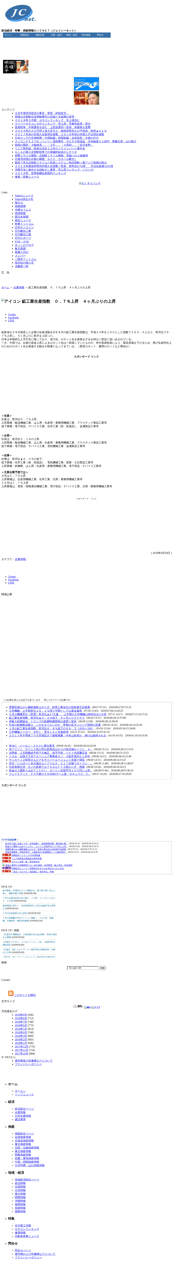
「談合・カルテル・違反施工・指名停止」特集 (32, 871)
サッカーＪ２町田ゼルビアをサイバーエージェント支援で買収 (47, 759)
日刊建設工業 (23, 230)
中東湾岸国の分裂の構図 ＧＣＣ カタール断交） (46, 159)
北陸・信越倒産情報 (27, 1147)
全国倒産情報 (23, 1137)
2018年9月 (21, 1014)
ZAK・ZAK (22, 241)
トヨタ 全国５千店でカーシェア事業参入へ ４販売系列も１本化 (49, 756)
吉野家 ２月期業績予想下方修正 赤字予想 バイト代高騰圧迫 (48, 752)
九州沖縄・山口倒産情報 (30, 1165)
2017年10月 (21, 1053)
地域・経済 (71, 35)
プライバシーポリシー (28, 1064)
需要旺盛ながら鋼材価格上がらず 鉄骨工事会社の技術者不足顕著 (49, 707)
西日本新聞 (21, 216)
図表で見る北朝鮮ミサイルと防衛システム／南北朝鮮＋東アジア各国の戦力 (61, 162)
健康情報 (20, 1232)
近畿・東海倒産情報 (27, 1158)
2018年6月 (21, 1025)
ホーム (8, 35)
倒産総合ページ (24, 1133)
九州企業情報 (23, 1115)
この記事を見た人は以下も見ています (21, 700)
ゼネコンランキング (27, 1229)
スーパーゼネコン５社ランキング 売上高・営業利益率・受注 (53, 123)
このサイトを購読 (25, 995)
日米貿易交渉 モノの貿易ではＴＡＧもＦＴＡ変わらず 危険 (47, 766)
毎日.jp (19, 202)
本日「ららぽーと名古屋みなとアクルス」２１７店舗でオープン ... (50, 763)
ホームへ (20, 1091)
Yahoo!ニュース (24, 195)
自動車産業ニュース (27, 1236)
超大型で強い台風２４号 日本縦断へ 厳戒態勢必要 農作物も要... (36, 843)
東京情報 (20, 1193)
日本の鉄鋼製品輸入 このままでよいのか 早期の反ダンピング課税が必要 (55, 724)
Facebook (13, 317)
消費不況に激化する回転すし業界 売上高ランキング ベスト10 (54, 169)
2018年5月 (21, 1028)
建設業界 (20, 1119)
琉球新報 (20, 213)
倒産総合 (24, 35)
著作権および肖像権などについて (35, 1254)
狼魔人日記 (21, 252)
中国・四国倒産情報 (27, 1161)
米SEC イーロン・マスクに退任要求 (32, 745)
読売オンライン (24, 227)
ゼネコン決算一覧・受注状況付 (25, 862)
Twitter (12, 314)
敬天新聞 (20, 248)
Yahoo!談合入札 (24, 199)
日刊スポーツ (23, 238)
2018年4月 (21, 1032)
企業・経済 (56, 35)
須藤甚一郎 (21, 266)
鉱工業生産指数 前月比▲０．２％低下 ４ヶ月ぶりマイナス (47, 717)
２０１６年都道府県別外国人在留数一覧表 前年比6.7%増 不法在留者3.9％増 (64, 166)
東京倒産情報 (23, 1151)
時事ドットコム (24, 223)
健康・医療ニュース (27, 176)
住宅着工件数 (23, 1225)
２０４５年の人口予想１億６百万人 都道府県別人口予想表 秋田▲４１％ (61, 130)
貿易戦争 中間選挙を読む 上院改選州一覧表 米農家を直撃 (53, 127)
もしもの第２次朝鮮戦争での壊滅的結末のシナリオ (46, 152)
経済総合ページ (24, 1108)
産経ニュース (23, 220)
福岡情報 (20, 1204)
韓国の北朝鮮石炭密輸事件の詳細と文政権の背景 (44, 116)
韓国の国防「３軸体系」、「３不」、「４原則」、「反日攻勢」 (54, 145)
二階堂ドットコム (25, 259)
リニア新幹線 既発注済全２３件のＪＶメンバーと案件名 (50, 148)
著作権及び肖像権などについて (34, 1060)
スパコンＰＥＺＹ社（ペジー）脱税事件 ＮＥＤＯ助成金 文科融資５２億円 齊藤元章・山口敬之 (76, 141)
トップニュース (24, 1094)
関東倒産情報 (23, 1154)
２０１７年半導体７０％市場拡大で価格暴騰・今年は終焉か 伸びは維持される (57, 735)
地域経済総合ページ (27, 1179)
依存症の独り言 (24, 262)
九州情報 (20, 1190)
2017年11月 (21, 1050)
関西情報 (20, 1197)
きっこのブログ (24, 245)
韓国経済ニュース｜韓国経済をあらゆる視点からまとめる (37, 868)
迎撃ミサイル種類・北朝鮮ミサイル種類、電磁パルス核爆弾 (51, 155)
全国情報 (20, 1186)
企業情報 (19, 287)
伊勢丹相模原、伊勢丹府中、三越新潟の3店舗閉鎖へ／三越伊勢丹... (36, 852)
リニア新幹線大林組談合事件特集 (26, 858)
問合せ (100, 35)
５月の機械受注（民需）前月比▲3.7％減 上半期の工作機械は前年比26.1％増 (57, 714)
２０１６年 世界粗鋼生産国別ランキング (40, 173)
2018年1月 (21, 1043)
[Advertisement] (86, 45)
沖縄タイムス (23, 209)
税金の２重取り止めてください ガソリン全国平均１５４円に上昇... (50, 770)
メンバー (20, 255)
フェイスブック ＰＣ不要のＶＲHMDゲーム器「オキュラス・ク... (49, 774)
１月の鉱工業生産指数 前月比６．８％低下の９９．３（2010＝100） (51, 728)
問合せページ (23, 1250)
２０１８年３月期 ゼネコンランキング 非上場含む (47, 120)
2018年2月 (21, 1039)
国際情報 (20, 1211)
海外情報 (86, 35)
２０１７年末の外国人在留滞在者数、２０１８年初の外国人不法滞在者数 (59, 134)
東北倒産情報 (23, 1144)
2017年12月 (21, 1046)
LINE (11, 320)
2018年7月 (21, 1021)
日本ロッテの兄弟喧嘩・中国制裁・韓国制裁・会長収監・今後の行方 (57, 137)
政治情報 (20, 1183)
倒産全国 (39, 35)
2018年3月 (21, 1036)
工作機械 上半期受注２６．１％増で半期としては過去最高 (45, 710)
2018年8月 (21, 1018)
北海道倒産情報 (24, 1140)
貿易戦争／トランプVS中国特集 (25, 855)
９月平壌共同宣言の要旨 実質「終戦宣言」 (42, 113)
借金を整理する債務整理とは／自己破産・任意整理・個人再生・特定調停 (39, 865)
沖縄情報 (20, 1200)
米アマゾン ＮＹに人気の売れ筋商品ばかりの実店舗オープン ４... (50, 749)
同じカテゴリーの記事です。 (58, 700)
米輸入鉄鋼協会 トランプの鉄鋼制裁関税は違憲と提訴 (43, 721)
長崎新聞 (20, 206)
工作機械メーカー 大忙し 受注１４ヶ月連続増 (38, 732)
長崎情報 (20, 1207)
